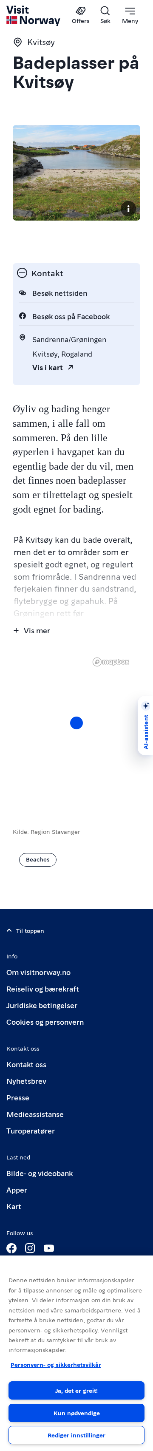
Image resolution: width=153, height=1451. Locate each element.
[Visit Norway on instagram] (30, 1248)
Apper (16, 1189)
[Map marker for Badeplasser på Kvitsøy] (76, 723)
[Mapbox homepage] (111, 662)
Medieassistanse (35, 1114)
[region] (76, 1353)
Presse (17, 1097)
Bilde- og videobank (39, 1173)
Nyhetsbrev (26, 1080)
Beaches (38, 859)
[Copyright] (128, 208)
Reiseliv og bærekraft (42, 988)
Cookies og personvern (45, 1021)
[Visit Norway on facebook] (11, 1248)
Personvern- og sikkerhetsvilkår (56, 1364)
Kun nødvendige (77, 1413)
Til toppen (30, 930)
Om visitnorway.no (38, 972)
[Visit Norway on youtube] (49, 1248)
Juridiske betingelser (41, 1005)
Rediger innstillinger (76, 1435)
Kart (13, 1206)
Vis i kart (47, 367)
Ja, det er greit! (76, 1390)
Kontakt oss (26, 1064)
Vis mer (37, 630)
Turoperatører (30, 1130)
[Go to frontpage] (33, 16)
